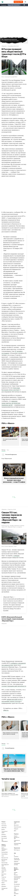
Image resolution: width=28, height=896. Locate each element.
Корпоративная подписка (17, 844)
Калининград (4, 862)
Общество (4, 46)
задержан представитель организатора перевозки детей (11, 403)
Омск (3, 855)
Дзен (15, 830)
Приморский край (4, 889)
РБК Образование (5, 840)
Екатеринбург (5, 852)
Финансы (4, 834)
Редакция (16, 861)
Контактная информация (16, 859)
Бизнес (3, 829)
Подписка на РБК (17, 841)
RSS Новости (17, 850)
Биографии (4, 836)
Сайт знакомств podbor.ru (16, 889)
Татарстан (4, 877)
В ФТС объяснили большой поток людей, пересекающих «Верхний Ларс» (13, 619)
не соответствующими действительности (14, 685)
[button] (14, 40)
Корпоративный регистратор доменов (16, 878)
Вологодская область (4, 860)
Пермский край (4, 871)
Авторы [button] (3, 450)
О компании (16, 856)
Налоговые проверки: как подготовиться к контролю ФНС (10, 793)
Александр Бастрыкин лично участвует (11, 389)
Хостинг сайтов (16, 881)
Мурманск (4, 886)
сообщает (16, 555)
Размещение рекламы (16, 864)
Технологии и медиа (4, 832)
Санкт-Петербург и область (4, 849)
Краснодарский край (5, 865)
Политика (4, 823)
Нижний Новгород (4, 868)
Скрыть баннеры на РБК (16, 837)
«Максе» (6, 710)
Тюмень (3, 878)
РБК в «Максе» (8, 423)
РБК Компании (5, 796)
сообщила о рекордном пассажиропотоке (14, 664)
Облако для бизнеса (16, 873)
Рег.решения (16, 884)
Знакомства (16, 886)
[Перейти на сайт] (14, 40)
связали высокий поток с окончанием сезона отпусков (12, 700)
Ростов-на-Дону (4, 874)
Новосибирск (5, 854)
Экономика (4, 825)
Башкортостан (5, 857)
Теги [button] (8, 450)
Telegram (16, 828)
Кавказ (3, 882)
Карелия (3, 884)
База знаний (4, 838)
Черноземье (4, 880)
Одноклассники (17, 827)
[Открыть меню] (25, 2)
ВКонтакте (16, 825)
